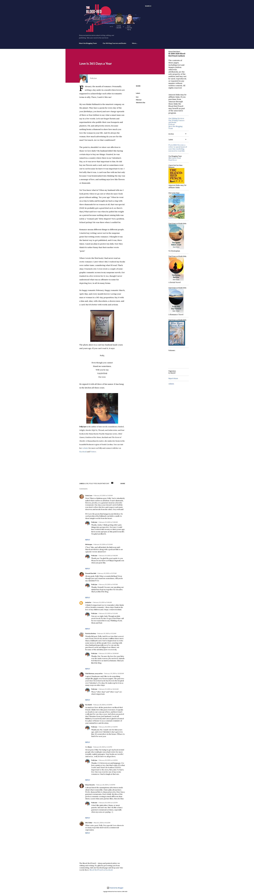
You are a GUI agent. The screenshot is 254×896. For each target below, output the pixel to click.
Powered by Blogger (116, 888)
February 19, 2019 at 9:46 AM (108, 555)
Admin (171, 384)
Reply (87, 540)
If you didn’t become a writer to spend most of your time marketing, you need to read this (177, 148)
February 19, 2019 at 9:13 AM (103, 544)
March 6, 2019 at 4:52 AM (102, 822)
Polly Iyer (138, 100)
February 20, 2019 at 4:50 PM (102, 705)
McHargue (88, 544)
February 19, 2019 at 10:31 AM (108, 689)
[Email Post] (112, 483)
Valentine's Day (140, 102)
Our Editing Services (176, 118)
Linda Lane (88, 495)
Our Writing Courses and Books (114, 43)
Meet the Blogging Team (88, 43)
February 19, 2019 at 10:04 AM (108, 653)
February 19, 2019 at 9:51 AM (108, 613)
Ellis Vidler (88, 822)
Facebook (83, 452)
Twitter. (93, 452)
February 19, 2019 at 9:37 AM (107, 573)
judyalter (88, 602)
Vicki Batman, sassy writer (94, 673)
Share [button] (138, 86)
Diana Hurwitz (90, 785)
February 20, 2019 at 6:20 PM (108, 760)
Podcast (171, 124)
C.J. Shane (88, 747)
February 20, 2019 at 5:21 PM (102, 747)
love (137, 97)
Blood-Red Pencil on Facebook (101, 870)
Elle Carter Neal (174, 158)
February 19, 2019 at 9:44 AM (108, 522)
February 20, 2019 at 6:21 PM (108, 802)
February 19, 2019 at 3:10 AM (103, 495)
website (85, 448)
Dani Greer (172, 160)
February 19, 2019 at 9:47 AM (108, 584)
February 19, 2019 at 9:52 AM (106, 633)
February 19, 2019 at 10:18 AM (114, 673)
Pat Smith (88, 705)
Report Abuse (173, 378)
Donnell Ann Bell (90, 573)
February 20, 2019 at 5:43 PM (105, 785)
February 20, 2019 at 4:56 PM (108, 727)
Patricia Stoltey (90, 633)
